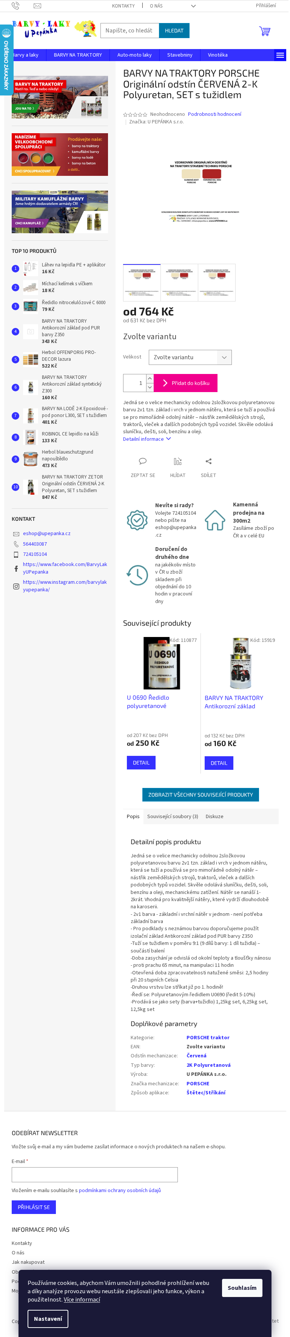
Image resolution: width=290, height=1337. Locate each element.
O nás (156, 6)
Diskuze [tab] (215, 816)
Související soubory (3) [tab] (172, 816)
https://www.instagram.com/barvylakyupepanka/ (65, 585)
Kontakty (123, 6)
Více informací (82, 1299)
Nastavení (48, 1319)
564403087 (35, 544)
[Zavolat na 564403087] (23, 5)
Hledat (174, 30)
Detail (141, 762)
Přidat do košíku (191, 383)
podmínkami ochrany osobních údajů (120, 1190)
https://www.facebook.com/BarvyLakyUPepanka (65, 568)
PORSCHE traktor (208, 1038)
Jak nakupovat (28, 1262)
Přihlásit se (34, 1207)
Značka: (156, 122)
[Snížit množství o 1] (150, 387)
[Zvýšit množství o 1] (150, 378)
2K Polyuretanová (209, 1065)
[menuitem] (25, 55)
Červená (197, 1056)
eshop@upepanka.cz (47, 533)
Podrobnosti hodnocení (214, 114)
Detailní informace (143, 439)
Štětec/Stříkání (206, 1093)
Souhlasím (242, 1288)
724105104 (35, 554)
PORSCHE (198, 1084)
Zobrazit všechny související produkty (200, 794)
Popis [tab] (133, 816)
